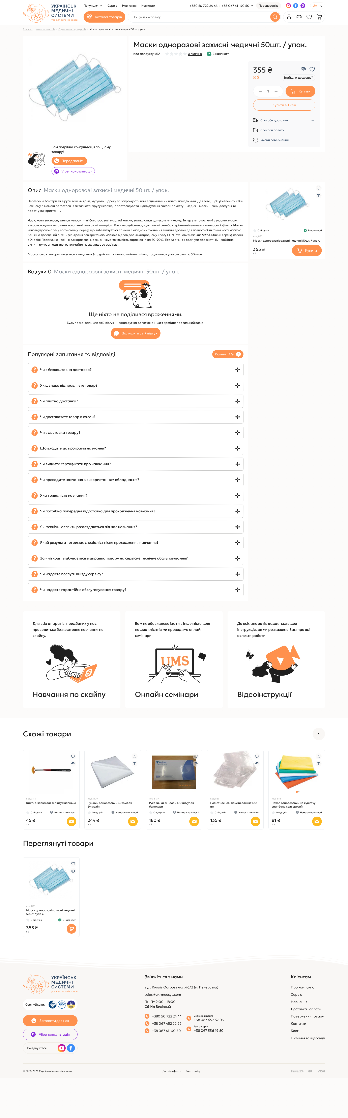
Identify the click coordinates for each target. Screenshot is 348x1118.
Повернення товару (307, 1016)
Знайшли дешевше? (298, 77)
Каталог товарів (45, 29)
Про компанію (302, 987)
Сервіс (296, 994)
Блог (294, 1031)
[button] (264, 204)
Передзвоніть (269, 5)
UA (315, 5)
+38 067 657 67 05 (209, 1020)
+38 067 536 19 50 (209, 1030)
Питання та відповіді (308, 1038)
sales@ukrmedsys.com (163, 994)
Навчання (299, 1002)
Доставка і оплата (306, 1009)
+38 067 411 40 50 (235, 6)
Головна (27, 29)
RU (320, 5)
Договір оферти (172, 1070)
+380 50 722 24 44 (204, 6)
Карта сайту (193, 1070)
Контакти (298, 1023)
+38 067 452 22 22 (166, 1023)
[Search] (275, 17)
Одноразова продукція (72, 29)
